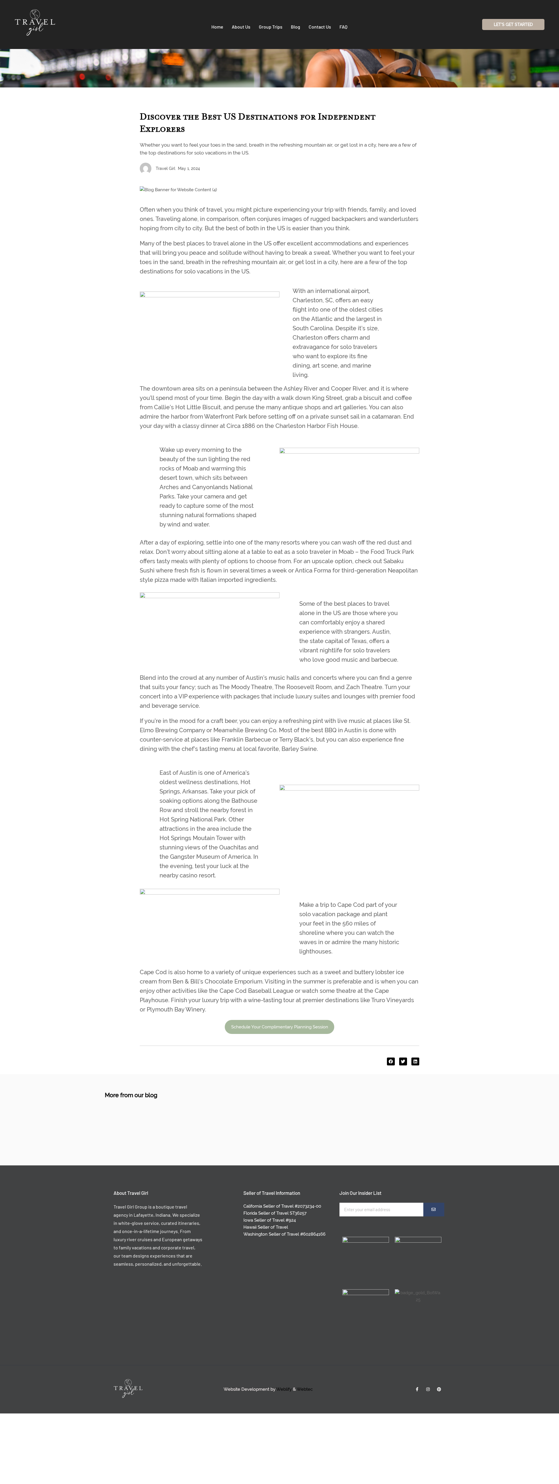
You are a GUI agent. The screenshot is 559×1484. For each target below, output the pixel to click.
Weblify (284, 1389)
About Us (241, 26)
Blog (295, 26)
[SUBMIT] (433, 1209)
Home (217, 26)
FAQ (343, 26)
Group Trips (270, 26)
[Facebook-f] (417, 1389)
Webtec (305, 1389)
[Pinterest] (439, 1389)
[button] (391, 1061)
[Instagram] (428, 1389)
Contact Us (320, 26)
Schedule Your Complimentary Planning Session (279, 1027)
